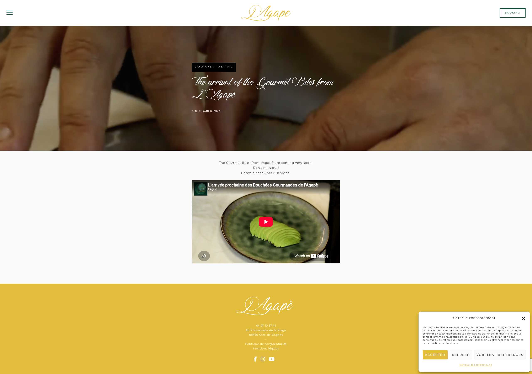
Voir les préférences (500, 355)
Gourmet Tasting (214, 67)
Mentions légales (266, 349)
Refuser (461, 355)
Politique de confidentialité (475, 365)
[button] (524, 318)
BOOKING (512, 13)
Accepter (435, 355)
